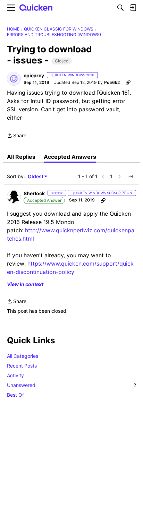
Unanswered (71, 385)
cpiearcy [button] (34, 75)
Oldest (36, 176)
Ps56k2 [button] (112, 82)
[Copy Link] (128, 82)
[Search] (120, 7)
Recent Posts (22, 366)
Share (16, 136)
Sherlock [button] (34, 193)
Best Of (15, 395)
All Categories (22, 356)
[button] (14, 79)
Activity (15, 375)
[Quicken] (36, 8)
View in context (25, 284)
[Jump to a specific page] (130, 176)
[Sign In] (133, 7)
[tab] (21, 157)
